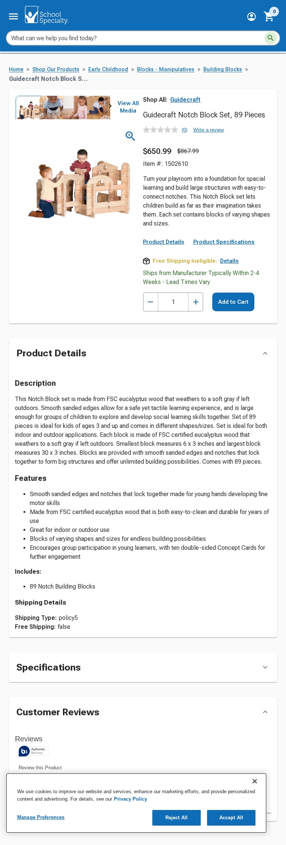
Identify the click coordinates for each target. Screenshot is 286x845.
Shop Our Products (55, 69)
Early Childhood (108, 69)
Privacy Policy (130, 799)
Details (229, 261)
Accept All (231, 817)
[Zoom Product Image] (130, 136)
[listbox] (62, 107)
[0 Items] (269, 16)
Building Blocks (222, 69)
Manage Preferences (40, 817)
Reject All (176, 817)
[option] (27, 107)
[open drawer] (13, 16)
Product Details (163, 242)
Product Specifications (224, 242)
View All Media (128, 107)
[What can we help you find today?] (270, 38)
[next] (110, 107)
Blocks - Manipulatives (165, 69)
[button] (252, 17)
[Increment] (195, 302)
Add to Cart (233, 302)
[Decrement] (150, 302)
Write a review (208, 130)
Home (16, 69)
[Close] (255, 781)
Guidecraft (185, 99)
